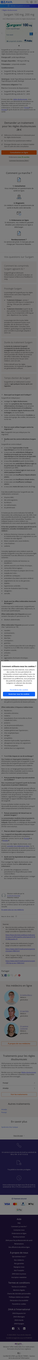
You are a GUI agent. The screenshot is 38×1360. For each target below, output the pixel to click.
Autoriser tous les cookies (19, 694)
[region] (19, 680)
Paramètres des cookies (19, 690)
